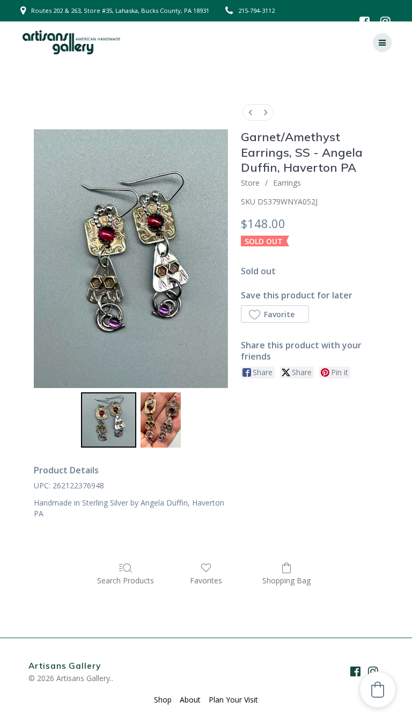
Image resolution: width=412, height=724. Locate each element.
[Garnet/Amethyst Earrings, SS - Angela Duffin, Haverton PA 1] (161, 420)
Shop (163, 699)
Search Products (125, 580)
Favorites (206, 580)
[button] (274, 314)
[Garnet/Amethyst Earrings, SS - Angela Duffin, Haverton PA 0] (108, 420)
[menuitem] (250, 112)
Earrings (287, 183)
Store (250, 183)
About (190, 699)
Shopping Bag (286, 580)
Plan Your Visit (233, 699)
